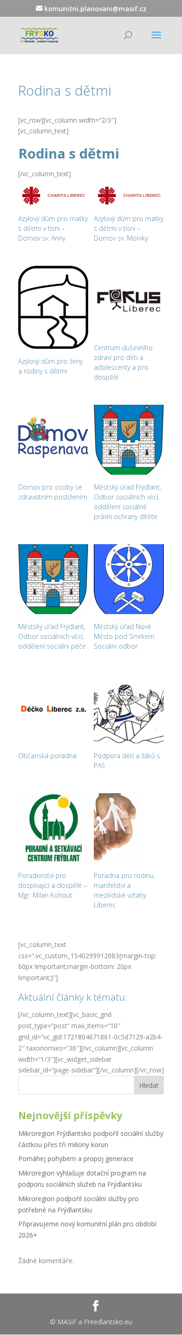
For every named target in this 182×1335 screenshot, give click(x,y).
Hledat (149, 1085)
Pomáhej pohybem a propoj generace (75, 1158)
